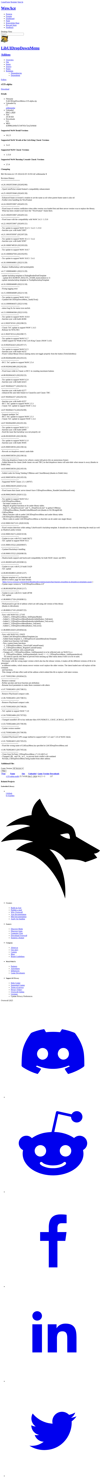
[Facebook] (53, 1286)
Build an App (16, 908)
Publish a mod (16, 910)
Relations (9, 71)
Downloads (54, 774)
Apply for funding (18, 919)
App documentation (18, 914)
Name (12, 774)
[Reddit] (53, 1192)
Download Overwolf (19, 935)
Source (8, 66)
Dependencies (16, 73)
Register (14, 2)
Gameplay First (17, 933)
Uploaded (32, 774)
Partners (14, 966)
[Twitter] (53, 1476)
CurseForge (5, 2)
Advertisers (15, 969)
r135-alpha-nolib (12, 776)
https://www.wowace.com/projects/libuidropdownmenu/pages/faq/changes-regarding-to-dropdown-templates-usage (47, 582)
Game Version (43, 774)
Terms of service (17, 987)
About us (14, 948)
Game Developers (18, 973)
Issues (8, 64)
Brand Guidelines (18, 956)
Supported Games (18, 985)
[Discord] (53, 1097)
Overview (10, 60)
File (7, 62)
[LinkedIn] (53, 1381)
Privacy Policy (16, 990)
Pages (8, 69)
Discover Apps (16, 931)
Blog (13, 954)
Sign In (20, 2)
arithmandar (10, 108)
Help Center (15, 983)
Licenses (14, 994)
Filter (4, 771)
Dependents (15, 75)
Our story (14, 950)
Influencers (15, 971)
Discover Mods (17, 929)
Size (23, 774)
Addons (5, 54)
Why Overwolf (17, 912)
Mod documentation (18, 917)
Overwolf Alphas (17, 992)
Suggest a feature (17, 938)
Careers (14, 952)
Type (3, 774)
